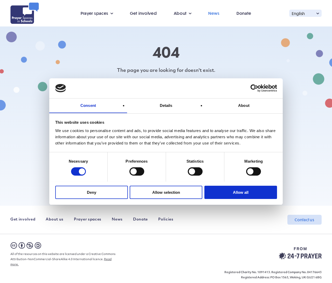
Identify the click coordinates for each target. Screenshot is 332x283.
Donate (244, 13)
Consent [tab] (88, 105)
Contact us (304, 219)
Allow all (240, 192)
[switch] (136, 171)
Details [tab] (166, 105)
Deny (91, 192)
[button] (305, 13)
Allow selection (166, 192)
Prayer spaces (87, 220)
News (214, 13)
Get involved (143, 13)
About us (55, 220)
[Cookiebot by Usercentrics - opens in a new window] (254, 88)
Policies (166, 220)
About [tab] (244, 105)
